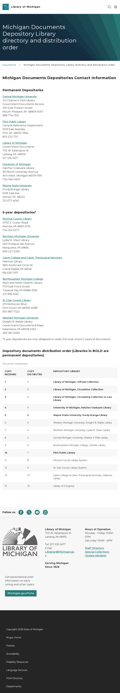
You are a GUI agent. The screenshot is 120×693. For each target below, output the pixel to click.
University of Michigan (16, 164)
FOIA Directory (14, 678)
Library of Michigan (14, 143)
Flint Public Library (14, 121)
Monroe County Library (17, 218)
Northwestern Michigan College (22, 279)
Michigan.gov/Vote (21, 593)
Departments (13, 686)
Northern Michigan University (20, 236)
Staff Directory (94, 548)
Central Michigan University (19, 96)
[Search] (109, 7)
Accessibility (12, 653)
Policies (10, 645)
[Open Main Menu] (116, 7)
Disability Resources (17, 662)
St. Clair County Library (16, 300)
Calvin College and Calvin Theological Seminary (32, 257)
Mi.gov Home (13, 637)
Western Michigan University (20, 317)
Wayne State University (17, 185)
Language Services (16, 670)
